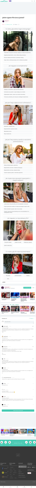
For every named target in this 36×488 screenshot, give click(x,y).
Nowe (3, 487)
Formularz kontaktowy (22, 477)
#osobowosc (17, 304)
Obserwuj (9, 24)
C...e (4, 389)
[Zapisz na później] (18, 24)
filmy (10, 474)
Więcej (31, 487)
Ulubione (15, 24)
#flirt (10, 304)
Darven (5, 396)
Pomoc (19, 470)
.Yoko (4, 358)
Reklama (22, 466)
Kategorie (17, 487)
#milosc (13, 304)
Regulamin (20, 471)
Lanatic (5, 383)
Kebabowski (7, 20)
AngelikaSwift (6, 336)
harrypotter (14, 472)
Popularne (10, 487)
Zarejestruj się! (18, 443)
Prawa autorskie (21, 473)
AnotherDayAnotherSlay (7, 377)
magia (10, 472)
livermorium (5, 346)
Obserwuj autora (28, 287)
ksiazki (14, 474)
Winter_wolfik (6, 326)
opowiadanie (11, 467)
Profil (33, 287)
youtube (11, 476)
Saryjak (5, 367)
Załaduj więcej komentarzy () (18, 410)
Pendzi (5, 404)
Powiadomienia (24, 487)
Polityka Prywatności (21, 475)
